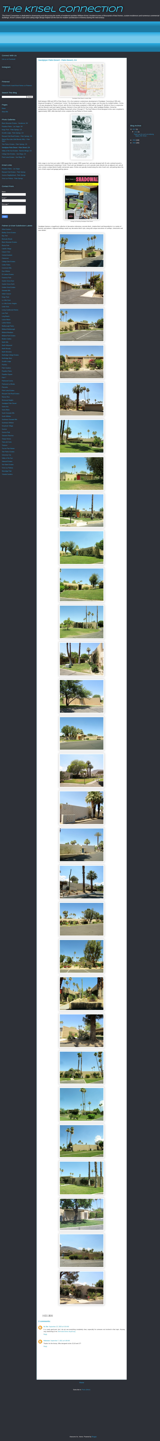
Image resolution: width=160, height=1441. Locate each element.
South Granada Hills (8, 413)
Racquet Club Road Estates (10, 393)
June (136, 132)
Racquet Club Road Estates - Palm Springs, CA (17, 136)
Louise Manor (6, 319)
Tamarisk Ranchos (8, 435)
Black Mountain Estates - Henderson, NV (15, 123)
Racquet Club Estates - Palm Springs (13, 172)
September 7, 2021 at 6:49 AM (60, 1340)
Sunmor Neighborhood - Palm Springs (14, 175)
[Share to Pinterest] (52, 1316)
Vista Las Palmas (7, 468)
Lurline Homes (6, 323)
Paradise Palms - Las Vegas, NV (12, 126)
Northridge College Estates (10, 355)
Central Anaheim (7, 255)
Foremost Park (6, 277)
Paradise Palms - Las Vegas (11, 169)
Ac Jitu (46, 1326)
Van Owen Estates (8, 464)
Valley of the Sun (7, 458)
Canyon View (6, 252)
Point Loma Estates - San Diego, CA (13, 157)
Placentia (5, 387)
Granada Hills (6, 290)
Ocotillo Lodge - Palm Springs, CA (13, 133)
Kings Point (5, 297)
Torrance (4, 445)
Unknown (47, 1340)
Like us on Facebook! (8, 59)
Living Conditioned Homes (10, 310)
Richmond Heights (7, 400)
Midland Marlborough (8, 329)
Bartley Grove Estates (9, 232)
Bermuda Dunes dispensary (67, 1331)
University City (6, 455)
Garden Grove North (8, 284)
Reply (45, 1334)
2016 (134, 140)
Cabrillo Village (6, 249)
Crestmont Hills (7, 268)
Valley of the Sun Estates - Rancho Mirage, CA (17, 151)
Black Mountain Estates (9, 242)
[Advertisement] (68, 36)
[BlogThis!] (46, 1316)
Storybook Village (7, 426)
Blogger (94, 1437)
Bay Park (5, 236)
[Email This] (43, 1316)
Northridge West (7, 358)
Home (81, 1382)
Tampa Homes (6, 439)
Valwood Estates (7, 461)
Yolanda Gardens (7, 474)
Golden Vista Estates (8, 287)
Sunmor (4, 429)
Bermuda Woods (7, 239)
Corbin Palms (6, 265)
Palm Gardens (6, 368)
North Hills (5, 342)
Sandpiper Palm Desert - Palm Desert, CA (16, 147)
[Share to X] (48, 1316)
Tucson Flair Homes (8, 448)
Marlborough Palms (8, 326)
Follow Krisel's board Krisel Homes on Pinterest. (17, 85)
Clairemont (5, 258)
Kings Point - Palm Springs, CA (12, 129)
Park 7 (4, 377)
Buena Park (5, 245)
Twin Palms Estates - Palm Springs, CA (14, 144)
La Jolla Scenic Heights (9, 303)
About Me (5, 112)
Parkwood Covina (7, 381)
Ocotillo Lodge (6, 361)
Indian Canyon (6, 294)
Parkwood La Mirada (8, 384)
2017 (134, 129)
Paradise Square (7, 374)
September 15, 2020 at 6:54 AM (59, 1326)
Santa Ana (5, 406)
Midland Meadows (7, 332)
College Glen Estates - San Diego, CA (14, 154)
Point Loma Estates (8, 390)
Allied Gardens (6, 229)
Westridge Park (7, 471)
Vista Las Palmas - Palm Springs (12, 178)
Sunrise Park (6, 432)
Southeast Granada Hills (9, 419)
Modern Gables (6, 339)
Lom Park (5, 313)
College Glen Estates (8, 261)
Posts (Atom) (86, 1389)
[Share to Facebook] (50, 1316)
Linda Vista (5, 306)
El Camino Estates (8, 274)
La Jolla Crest (6, 300)
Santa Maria (5, 410)
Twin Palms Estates (8, 452)
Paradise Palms (7, 371)
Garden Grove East (8, 281)
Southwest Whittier (8, 423)
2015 (134, 143)
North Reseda (6, 348)
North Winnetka (7, 352)
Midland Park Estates (8, 336)
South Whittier (6, 416)
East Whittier (6, 271)
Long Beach (5, 316)
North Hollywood (7, 345)
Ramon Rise (6, 397)
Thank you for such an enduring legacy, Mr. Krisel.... (144, 135)
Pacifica (4, 365)
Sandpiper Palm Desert (9, 403)
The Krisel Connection (62, 9)
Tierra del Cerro (7, 442)
